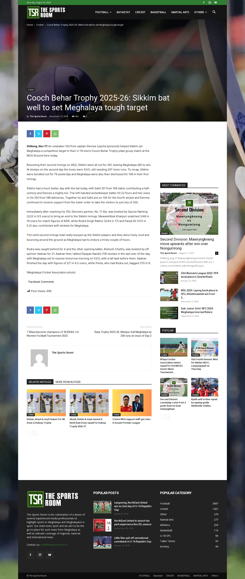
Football (164, 233)
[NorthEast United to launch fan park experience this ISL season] (102, 525)
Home (30, 24)
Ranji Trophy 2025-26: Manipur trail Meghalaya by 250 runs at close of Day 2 (123, 333)
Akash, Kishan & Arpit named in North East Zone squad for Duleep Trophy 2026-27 (88, 423)
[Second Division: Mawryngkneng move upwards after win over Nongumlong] (189, 214)
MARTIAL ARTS (180, 12)
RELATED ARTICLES (40, 382)
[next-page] (34, 433)
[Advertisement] (187, 152)
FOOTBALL (102, 12)
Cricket (39, 24)
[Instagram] (209, 2)
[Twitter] (38, 133)
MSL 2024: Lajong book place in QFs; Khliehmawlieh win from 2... (199, 294)
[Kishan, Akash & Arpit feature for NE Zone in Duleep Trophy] (46, 402)
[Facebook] (203, 2)
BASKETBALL (158, 12)
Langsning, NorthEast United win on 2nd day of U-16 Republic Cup (133, 506)
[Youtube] (215, 2)
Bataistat (123, 12)
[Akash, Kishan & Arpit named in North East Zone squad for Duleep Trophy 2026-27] (89, 402)
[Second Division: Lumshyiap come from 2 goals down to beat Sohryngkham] (173, 387)
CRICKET (140, 12)
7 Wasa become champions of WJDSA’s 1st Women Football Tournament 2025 (53, 333)
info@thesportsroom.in (54, 544)
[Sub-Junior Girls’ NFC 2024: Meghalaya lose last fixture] (169, 313)
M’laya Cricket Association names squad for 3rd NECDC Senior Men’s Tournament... (171, 366)
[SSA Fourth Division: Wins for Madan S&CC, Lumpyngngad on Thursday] (204, 347)
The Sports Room (38, 116)
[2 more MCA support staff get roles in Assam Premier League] (132, 402)
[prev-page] (29, 433)
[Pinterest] (46, 133)
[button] (214, 12)
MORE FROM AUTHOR (68, 382)
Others (199, 12)
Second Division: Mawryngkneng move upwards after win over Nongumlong (187, 243)
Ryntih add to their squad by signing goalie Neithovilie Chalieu (204, 402)
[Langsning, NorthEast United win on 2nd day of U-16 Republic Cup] (102, 507)
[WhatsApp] (55, 133)
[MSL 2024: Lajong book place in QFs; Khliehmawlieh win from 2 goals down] (169, 295)
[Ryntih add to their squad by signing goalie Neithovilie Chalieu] (204, 387)
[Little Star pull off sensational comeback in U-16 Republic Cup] (102, 542)
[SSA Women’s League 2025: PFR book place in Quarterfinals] (169, 277)
